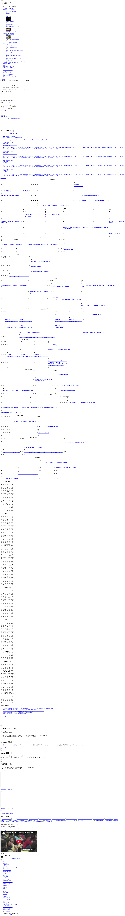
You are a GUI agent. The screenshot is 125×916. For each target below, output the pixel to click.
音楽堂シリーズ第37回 (36, 266)
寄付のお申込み (6, 902)
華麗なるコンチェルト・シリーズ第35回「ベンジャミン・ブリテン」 (99, 332)
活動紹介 (5, 896)
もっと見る (3, 178)
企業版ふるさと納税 (7, 907)
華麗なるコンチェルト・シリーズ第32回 (10, 195)
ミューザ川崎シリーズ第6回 (46, 462)
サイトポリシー (6, 75)
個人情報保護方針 (7, 870)
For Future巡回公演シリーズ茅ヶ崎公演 (57, 345)
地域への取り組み (7, 897)
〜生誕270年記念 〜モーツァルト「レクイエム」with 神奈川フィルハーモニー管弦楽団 (66, 299)
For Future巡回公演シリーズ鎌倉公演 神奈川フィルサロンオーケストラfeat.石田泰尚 (43, 452)
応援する (5, 901)
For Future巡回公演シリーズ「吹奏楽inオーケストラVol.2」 (23, 421)
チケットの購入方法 (7, 70)
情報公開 (5, 894)
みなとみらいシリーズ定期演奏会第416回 (92, 314)
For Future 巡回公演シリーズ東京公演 (60, 286)
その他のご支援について (9, 909)
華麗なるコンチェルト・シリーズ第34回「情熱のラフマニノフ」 (96, 305)
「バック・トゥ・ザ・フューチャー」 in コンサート (67, 385)
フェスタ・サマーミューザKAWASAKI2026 (19, 276)
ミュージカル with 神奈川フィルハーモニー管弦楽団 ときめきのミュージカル (92, 200)
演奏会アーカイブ (7, 72)
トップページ (6, 861)
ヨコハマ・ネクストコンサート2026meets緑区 (29, 332)
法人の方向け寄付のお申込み (10, 904)
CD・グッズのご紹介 (8, 74)
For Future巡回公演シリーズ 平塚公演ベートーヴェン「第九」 (81, 402)
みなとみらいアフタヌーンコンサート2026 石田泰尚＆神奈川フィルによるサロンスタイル (37, 244)
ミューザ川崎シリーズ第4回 (7, 244)
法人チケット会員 (7, 908)
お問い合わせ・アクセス (9, 866)
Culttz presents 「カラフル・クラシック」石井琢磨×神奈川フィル (18, 390)
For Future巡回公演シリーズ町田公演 (9, 478)
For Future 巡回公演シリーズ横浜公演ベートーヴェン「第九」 (15, 407)
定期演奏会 (5, 875)
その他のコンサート (7, 877)
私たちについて (6, 885)
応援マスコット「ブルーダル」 (10, 76)
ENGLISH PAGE (16, 858)
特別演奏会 (5, 876)
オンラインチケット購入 (6, 914)
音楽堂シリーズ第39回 (62, 462)
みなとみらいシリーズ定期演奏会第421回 (66, 467)
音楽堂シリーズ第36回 (114, 233)
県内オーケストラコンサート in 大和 (11, 452)
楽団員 (4, 891)
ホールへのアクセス (7, 71)
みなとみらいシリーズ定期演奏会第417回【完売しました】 (62, 349)
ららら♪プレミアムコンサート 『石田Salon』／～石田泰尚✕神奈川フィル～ (55, 205)
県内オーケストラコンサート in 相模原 (33, 447)
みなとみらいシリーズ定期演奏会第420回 (74, 442)
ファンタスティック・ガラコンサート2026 (11, 412)
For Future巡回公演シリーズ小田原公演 (40, 271)
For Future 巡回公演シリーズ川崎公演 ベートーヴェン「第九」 (45, 407)
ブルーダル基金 (6, 911)
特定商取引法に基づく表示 (9, 871)
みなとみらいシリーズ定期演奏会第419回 (48, 426)
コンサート (5, 873)
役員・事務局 (6, 892)
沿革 (4, 888)
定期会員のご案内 (7, 880)
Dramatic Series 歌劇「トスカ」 (71, 249)
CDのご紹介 (6, 864)
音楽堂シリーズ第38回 (43, 433)
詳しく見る (3, 93)
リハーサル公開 (6, 899)
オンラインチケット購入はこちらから (9, 133)
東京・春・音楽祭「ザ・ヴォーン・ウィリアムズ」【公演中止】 (16, 190)
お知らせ (5, 863)
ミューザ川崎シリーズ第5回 (61, 374)
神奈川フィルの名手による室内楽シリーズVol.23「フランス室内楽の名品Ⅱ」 (37, 337)
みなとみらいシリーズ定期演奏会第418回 (65, 390)
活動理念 (5, 887)
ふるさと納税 (6, 905)
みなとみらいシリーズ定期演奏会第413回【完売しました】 (88, 195)
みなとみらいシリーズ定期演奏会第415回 (40, 261)
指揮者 (4, 889)
